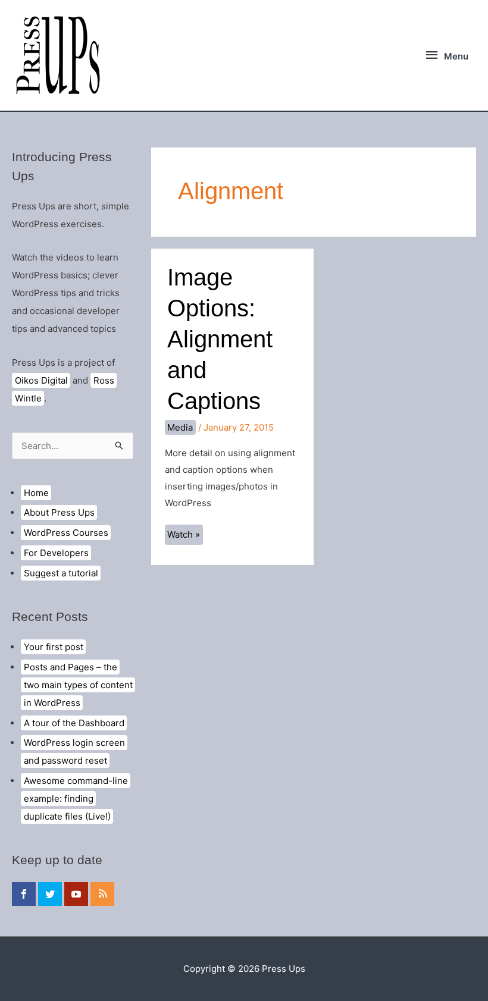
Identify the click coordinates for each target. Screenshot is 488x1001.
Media (180, 427)
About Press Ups (59, 512)
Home (36, 492)
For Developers (56, 552)
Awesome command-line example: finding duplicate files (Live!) (76, 798)
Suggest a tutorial (61, 573)
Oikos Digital (41, 380)
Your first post (53, 646)
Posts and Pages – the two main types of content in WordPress (78, 684)
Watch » (185, 536)
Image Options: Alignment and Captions (220, 339)
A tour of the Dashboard (74, 723)
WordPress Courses (66, 532)
